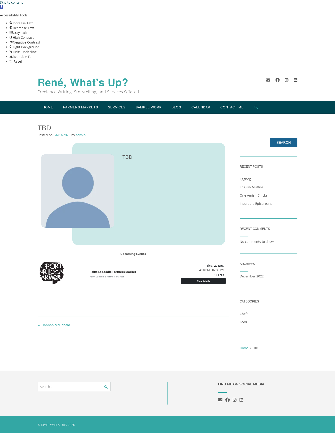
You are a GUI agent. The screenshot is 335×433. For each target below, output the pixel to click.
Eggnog (245, 179)
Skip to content (11, 2)
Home (48, 107)
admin (81, 135)
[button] (1, 7)
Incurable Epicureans (256, 203)
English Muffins (251, 187)
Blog (176, 107)
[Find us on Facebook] (278, 80)
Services (117, 107)
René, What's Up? (83, 82)
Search (283, 142)
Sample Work (149, 107)
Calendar (200, 107)
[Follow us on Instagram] (287, 80)
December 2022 (252, 276)
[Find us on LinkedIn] (295, 80)
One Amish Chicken (255, 195)
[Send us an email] (268, 80)
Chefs (244, 314)
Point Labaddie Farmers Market (113, 272)
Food (243, 322)
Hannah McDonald (54, 325)
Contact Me (232, 107)
